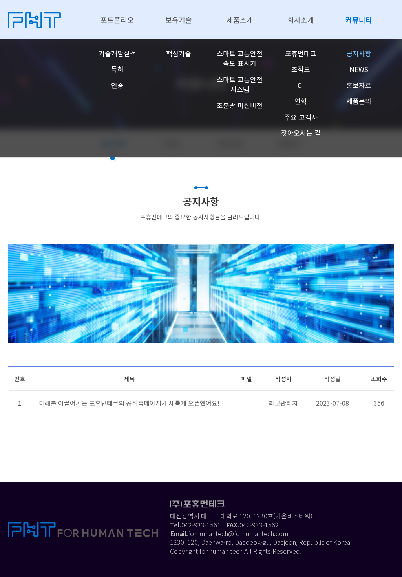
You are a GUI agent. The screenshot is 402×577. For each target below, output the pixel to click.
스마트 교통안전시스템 (240, 84)
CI (301, 85)
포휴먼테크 (300, 53)
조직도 (300, 69)
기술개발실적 (117, 53)
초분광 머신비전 (240, 105)
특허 (117, 69)
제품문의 (358, 101)
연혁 (300, 101)
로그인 (312, 551)
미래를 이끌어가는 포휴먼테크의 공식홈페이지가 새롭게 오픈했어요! (129, 403)
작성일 (332, 379)
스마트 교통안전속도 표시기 (240, 58)
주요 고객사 (301, 117)
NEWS (358, 69)
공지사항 (358, 53)
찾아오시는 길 (301, 133)
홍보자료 (358, 85)
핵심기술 (178, 53)
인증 (117, 85)
